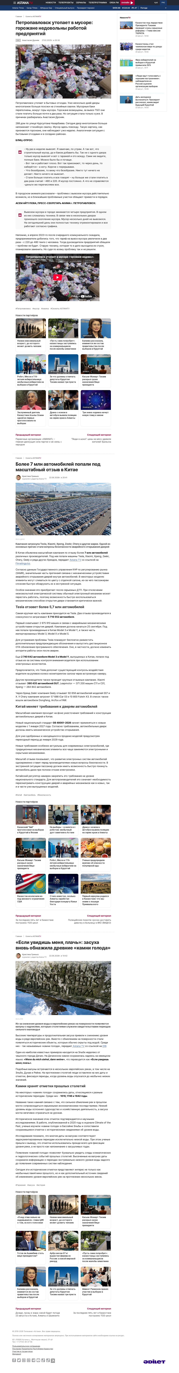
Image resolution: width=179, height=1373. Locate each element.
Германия (21, 1185)
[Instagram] (23, 1360)
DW (104, 1046)
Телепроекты (65, 2)
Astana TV (75, 559)
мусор (36, 309)
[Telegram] (33, 1360)
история (41, 1185)
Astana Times (18, 8)
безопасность (45, 795)
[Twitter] (19, 1360)
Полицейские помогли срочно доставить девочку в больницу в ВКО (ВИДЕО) (89, 921)
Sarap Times (32, 8)
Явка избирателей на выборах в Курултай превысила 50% (145, 62)
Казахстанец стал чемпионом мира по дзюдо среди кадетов (148, 46)
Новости (51, 2)
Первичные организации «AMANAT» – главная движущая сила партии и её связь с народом (39, 442)
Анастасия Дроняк (30, 40)
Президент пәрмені (85, 8)
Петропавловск (24, 309)
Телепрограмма (98, 2)
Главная (19, 16)
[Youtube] (38, 1360)
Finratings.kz (23, 563)
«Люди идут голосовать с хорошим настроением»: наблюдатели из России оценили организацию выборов (148, 81)
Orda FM (114, 2)
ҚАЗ (156, 3)
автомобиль (30, 795)
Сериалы (81, 2)
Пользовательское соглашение (26, 1346)
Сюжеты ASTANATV (60, 309)
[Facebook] (14, 1360)
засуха (32, 1185)
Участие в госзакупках (22, 1351)
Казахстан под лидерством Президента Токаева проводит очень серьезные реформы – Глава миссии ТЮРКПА (148, 28)
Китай (19, 795)
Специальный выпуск (64, 8)
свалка (45, 309)
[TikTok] (43, 1360)
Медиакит (16, 1354)
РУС (163, 3)
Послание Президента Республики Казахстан (32, 1349)
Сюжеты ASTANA (33, 16)
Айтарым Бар (46, 8)
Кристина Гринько (30, 476)
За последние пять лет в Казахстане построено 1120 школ (34, 921)
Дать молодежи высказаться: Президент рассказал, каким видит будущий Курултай (147, 101)
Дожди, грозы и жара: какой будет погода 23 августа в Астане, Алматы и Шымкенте (38, 1314)
